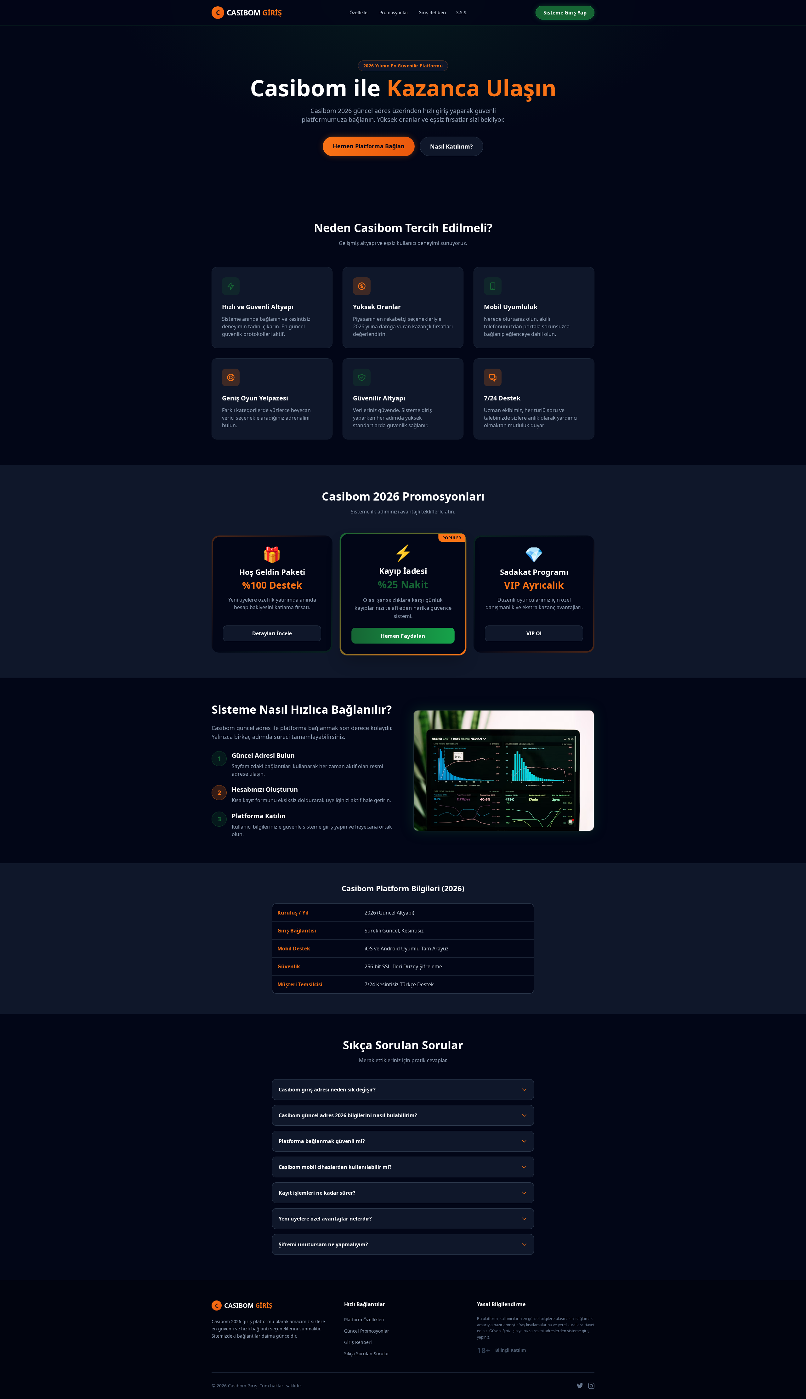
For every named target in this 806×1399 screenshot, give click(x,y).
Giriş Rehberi (432, 12)
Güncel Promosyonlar (366, 1331)
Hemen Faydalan (403, 635)
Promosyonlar (393, 12)
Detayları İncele (272, 633)
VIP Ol (534, 633)
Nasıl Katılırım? (451, 146)
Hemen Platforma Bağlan (369, 146)
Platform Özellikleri (364, 1320)
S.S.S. (462, 12)
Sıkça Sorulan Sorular (366, 1354)
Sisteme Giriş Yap (565, 12)
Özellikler (359, 12)
